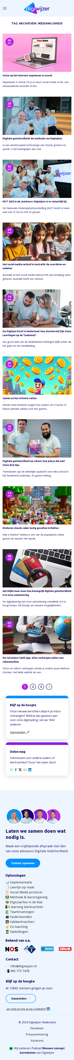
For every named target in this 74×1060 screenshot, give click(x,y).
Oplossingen (15, 875)
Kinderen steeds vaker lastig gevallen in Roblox (31, 528)
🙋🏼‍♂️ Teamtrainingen (19, 912)
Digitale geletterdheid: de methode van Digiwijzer (32, 138)
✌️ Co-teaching (16, 927)
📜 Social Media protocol (23, 892)
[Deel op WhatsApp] (11, 769)
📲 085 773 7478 (17, 971)
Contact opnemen (23, 863)
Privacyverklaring (37, 1034)
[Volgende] (49, 687)
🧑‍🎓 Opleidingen (16, 932)
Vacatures (37, 1040)
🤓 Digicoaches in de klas (24, 902)
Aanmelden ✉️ (20, 998)
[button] (5, 8)
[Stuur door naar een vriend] (25, 769)
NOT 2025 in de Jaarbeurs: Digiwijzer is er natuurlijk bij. (35, 201)
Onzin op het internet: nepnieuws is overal (27, 75)
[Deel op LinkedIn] (29, 769)
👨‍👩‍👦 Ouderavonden (18, 917)
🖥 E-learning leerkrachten (24, 907)
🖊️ (20, 732)
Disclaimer (37, 1028)
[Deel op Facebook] (16, 769)
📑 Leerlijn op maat (19, 887)
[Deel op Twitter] (20, 769)
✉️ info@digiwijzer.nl (21, 966)
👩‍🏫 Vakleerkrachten (19, 922)
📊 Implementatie (18, 882)
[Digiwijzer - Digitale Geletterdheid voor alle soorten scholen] (37, 8)
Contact (12, 959)
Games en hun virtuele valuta (19, 398)
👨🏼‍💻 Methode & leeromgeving (26, 897)
